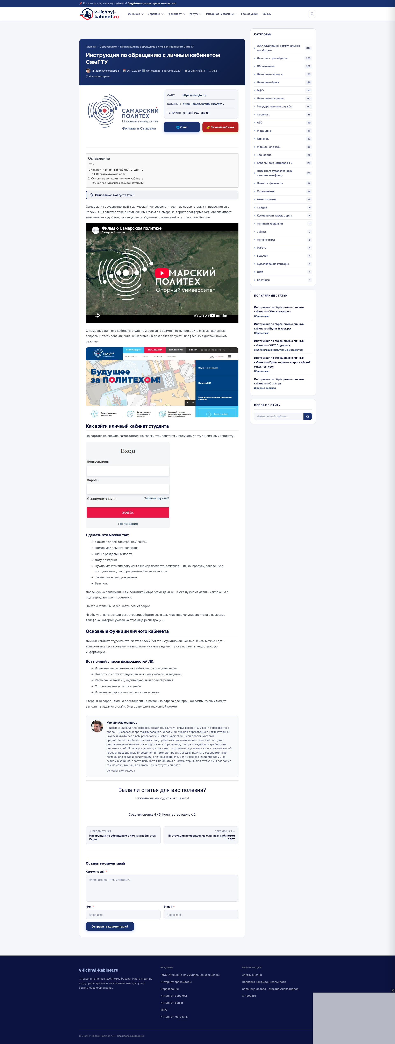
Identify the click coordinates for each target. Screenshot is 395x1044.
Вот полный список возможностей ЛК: (119, 182)
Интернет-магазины (220, 13)
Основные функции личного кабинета (117, 178)
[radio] (148, 806)
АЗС (260, 122)
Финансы (134, 13)
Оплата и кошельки (270, 223)
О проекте (249, 995)
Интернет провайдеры (272, 58)
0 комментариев (99, 76)
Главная (91, 46)
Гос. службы (249, 13)
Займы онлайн (252, 974)
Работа (261, 247)
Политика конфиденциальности (264, 981)
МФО (260, 90)
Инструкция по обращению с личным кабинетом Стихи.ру (279, 381)
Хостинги (263, 280)
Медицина (264, 130)
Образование (108, 46)
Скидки (262, 207)
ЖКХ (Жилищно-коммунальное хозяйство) (278, 48)
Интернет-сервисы (270, 74)
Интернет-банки (268, 82)
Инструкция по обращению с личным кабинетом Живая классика (279, 309)
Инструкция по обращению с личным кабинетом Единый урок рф (279, 326)
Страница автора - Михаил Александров (270, 988)
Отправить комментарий (110, 926)
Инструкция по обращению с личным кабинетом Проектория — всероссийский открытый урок (282, 362)
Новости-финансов (270, 183)
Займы (267, 13)
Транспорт (174, 13)
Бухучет (262, 255)
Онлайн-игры (266, 239)
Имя (90, 906)
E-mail (169, 906)
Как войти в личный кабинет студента (117, 169)
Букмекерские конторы (273, 263)
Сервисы (154, 13)
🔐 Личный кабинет (220, 127)
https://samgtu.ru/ (194, 95)
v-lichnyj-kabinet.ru (101, 1035)
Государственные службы (274, 106)
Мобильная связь (268, 146)
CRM (260, 272)
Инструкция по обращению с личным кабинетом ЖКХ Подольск (279, 343)
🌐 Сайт (182, 127)
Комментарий (96, 871)
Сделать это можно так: (111, 174)
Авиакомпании (266, 199)
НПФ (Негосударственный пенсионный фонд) (275, 173)
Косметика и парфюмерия (274, 215)
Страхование (265, 191)
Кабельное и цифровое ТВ (274, 162)
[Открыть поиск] (312, 14)
